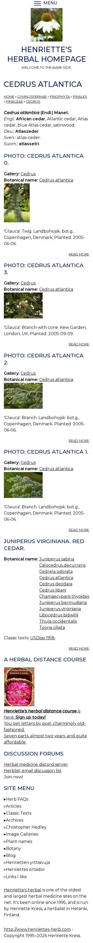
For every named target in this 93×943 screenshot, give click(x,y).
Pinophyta (60, 97)
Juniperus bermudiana (63, 602)
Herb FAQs (17, 799)
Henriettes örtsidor (25, 869)
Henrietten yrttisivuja (28, 862)
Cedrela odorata (56, 571)
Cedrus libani (52, 590)
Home (9, 97)
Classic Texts (18, 813)
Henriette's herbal (22, 889)
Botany (13, 848)
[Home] (46, 25)
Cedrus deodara (55, 583)
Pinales (80, 97)
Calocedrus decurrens (62, 565)
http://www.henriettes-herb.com (37, 929)
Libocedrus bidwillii (58, 615)
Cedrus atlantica (56, 180)
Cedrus (33, 101)
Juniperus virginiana (60, 608)
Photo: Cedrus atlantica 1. (46, 451)
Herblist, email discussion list (32, 770)
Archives (14, 820)
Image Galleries (22, 834)
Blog (11, 855)
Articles (13, 806)
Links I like (16, 876)
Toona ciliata (52, 627)
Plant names (19, 841)
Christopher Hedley (26, 827)
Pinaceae (14, 101)
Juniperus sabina (56, 559)
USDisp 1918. (42, 637)
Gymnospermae (32, 97)
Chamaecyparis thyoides (64, 596)
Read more (79, 254)
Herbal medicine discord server (36, 764)
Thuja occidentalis (58, 621)
